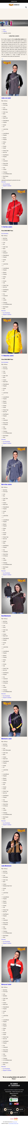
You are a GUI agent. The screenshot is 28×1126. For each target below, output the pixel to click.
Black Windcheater (6, 616)
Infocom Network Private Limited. (13, 1123)
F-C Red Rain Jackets (6, 227)
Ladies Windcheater (6, 866)
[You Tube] (15, 1104)
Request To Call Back (7, 185)
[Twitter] (13, 1104)
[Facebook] (10, 1104)
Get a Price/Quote (6, 184)
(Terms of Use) (15, 1121)
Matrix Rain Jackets (6, 484)
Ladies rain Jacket (6, 98)
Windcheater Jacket (6, 739)
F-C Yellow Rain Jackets (7, 355)
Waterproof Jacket (6, 984)
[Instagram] (17, 1104)
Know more (3, 181)
